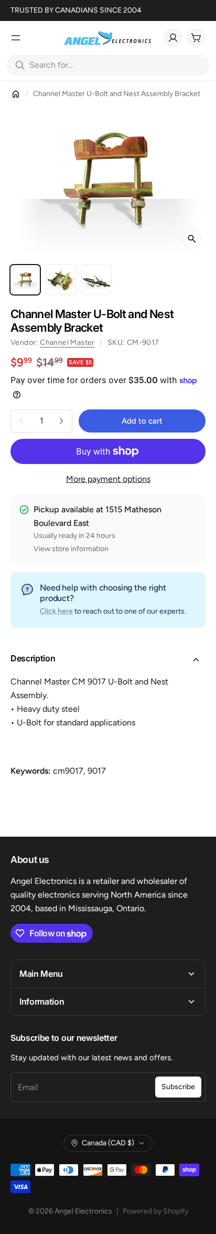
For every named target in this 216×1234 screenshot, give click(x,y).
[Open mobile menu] (15, 37)
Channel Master (67, 342)
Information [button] (41, 1001)
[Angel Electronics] (107, 37)
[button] (108, 660)
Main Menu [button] (41, 973)
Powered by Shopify (155, 1211)
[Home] (15, 94)
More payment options (108, 479)
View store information (71, 548)
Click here (56, 611)
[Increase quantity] (61, 421)
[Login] (173, 37)
